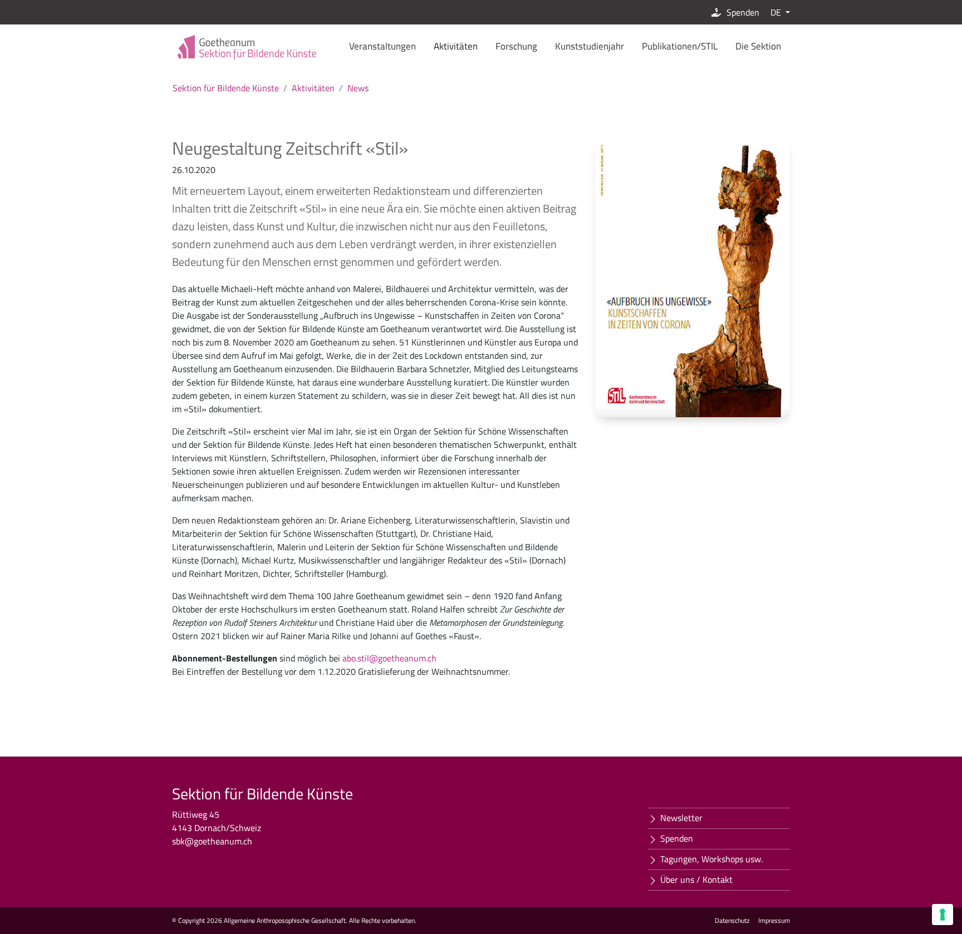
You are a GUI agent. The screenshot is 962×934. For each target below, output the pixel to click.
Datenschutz (732, 921)
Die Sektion (758, 46)
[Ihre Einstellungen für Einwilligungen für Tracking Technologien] (942, 914)
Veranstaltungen (382, 46)
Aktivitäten (456, 46)
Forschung (516, 46)
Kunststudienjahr (589, 46)
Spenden (743, 12)
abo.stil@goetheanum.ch (389, 658)
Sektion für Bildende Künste (226, 88)
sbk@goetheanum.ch (212, 841)
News (358, 88)
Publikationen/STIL (680, 46)
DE (776, 12)
